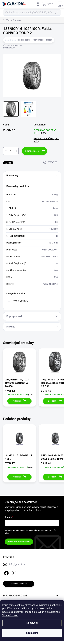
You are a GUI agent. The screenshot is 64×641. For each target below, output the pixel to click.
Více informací (10, 615)
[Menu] (60, 4)
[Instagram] (13, 572)
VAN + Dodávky (20, 301)
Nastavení (32, 622)
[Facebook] (6, 572)
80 (56, 222)
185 (56, 215)
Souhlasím (32, 632)
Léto (55, 208)
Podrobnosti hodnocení (42, 40)
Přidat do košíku (31, 151)
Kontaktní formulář (19, 584)
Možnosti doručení (46, 140)
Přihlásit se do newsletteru (19, 542)
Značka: (9, 48)
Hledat (57, 12)
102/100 (53, 229)
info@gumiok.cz (17, 564)
